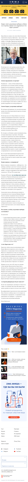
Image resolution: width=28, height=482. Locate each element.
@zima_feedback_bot (8, 471)
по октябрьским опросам (19, 175)
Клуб (2, 429)
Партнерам (16, 429)
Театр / (9, 359)
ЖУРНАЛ (4, 17)
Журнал (3, 433)
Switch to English (5, 443)
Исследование (17, 433)
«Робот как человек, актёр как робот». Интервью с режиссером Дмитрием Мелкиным (16, 360)
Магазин (3, 431)
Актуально (14, 21)
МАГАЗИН (24, 17)
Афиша (2, 436)
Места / (9, 351)
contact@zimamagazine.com (9, 470)
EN (23, 2)
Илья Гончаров (17, 30)
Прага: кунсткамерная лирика (18, 351)
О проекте (16, 431)
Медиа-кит (3, 441)
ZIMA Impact (17, 436)
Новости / (10, 374)
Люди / (9, 366)
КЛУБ (17, 17)
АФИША (11, 17)
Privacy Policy (17, 441)
